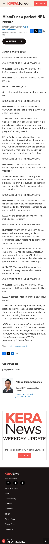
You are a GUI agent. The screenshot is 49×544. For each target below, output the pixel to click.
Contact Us (9, 529)
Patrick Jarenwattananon (15, 28)
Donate (41, 4)
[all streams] (46, 541)
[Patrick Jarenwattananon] (7, 385)
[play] (3, 541)
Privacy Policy (10, 519)
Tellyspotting (9, 509)
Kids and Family (10, 499)
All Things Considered (18, 346)
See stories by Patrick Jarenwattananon (25, 395)
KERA (7, 493)
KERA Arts (8, 504)
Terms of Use (10, 524)
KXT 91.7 (8, 514)
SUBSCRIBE (24, 455)
